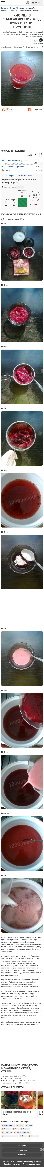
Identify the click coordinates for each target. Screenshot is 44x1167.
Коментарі (19, 47)
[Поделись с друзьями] (42, 1149)
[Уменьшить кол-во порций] (41, 156)
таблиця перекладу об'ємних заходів (17, 176)
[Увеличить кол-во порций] (41, 153)
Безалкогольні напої (23, 1132)
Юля (36, 41)
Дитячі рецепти (9, 1125)
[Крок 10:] (22, 843)
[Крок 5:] (22, 500)
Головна (22, 1146)
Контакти (22, 1155)
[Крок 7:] (22, 658)
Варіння (26, 1129)
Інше (17, 1129)
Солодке (7, 1129)
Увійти (37, 3)
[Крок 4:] (22, 438)
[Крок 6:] (22, 562)
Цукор (24, 1136)
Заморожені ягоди (10, 1136)
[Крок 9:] (22, 782)
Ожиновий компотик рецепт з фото (16, 1113)
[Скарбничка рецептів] (27, 2)
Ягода (30, 1125)
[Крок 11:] (22, 905)
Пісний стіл (8, 1132)
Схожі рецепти (6, 47)
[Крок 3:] (22, 377)
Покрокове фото (32, 47)
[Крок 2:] (22, 315)
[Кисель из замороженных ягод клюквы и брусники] (22, 78)
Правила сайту (22, 1150)
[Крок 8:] (22, 720)
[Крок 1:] (22, 253)
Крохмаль (34, 1136)
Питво (21, 1125)
